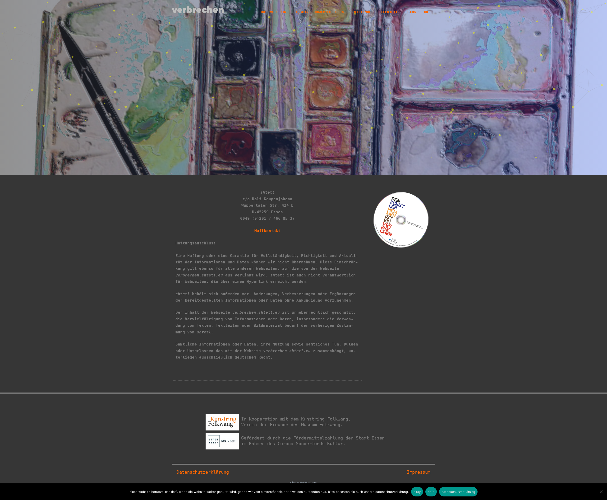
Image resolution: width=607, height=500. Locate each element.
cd (426, 12)
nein (431, 492)
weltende (362, 12)
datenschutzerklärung (458, 492)
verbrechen (198, 10)
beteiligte (388, 12)
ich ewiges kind (275, 12)
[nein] (601, 491)
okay (417, 492)
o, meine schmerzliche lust (321, 12)
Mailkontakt (267, 231)
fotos (410, 12)
